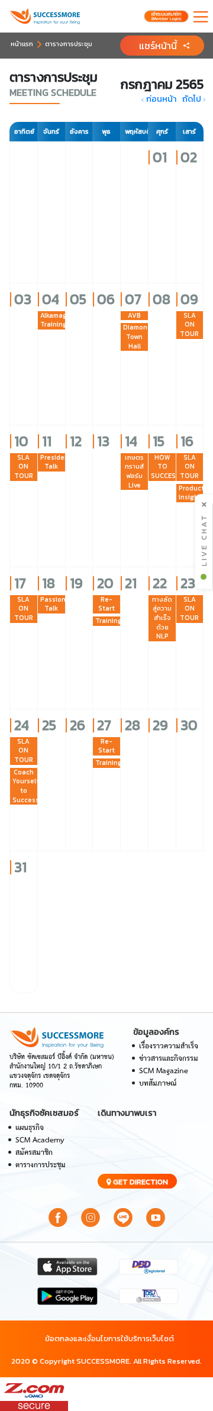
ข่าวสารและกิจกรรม (168, 1058)
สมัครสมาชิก (34, 1152)
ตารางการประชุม (68, 44)
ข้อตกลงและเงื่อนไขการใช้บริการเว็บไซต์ (109, 1338)
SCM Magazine (163, 1071)
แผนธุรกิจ (29, 1128)
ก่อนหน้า (158, 98)
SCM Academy (39, 1140)
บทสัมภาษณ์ (157, 1083)
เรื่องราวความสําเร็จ (168, 1046)
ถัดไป (195, 98)
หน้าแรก (22, 44)
